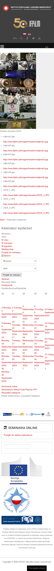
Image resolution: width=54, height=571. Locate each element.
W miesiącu (7, 243)
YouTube (39, 38)
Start (2, 219)
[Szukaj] (6, 255)
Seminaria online (9, 386)
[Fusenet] (35, 414)
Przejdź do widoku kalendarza (18, 435)
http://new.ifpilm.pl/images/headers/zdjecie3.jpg (25, 159)
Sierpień (5, 279)
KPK (15, 38)
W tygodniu (7, 246)
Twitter (33, 38)
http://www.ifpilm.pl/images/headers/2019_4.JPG (26, 213)
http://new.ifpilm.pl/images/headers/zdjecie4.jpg (25, 168)
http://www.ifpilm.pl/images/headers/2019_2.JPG (26, 204)
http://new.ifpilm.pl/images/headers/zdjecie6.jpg (25, 186)
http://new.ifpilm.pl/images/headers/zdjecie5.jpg (25, 177)
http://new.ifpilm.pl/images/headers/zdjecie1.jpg (25, 141)
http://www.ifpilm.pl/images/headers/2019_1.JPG (26, 195)
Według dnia (7, 249)
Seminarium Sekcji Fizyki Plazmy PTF (19, 389)
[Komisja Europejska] (22, 470)
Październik (7, 285)
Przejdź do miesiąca (11, 252)
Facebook (27, 38)
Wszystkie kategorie (11, 392)
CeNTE (21, 38)
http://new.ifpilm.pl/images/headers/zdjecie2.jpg (25, 150)
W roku (5, 240)
